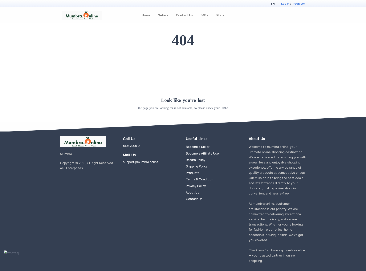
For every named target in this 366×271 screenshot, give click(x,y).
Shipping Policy (197, 166)
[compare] (298, 15)
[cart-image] (304, 15)
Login (285, 4)
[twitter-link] (61, 178)
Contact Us (184, 15)
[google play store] (69, 4)
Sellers (163, 15)
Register (298, 4)
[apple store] (63, 4)
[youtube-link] (78, 178)
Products (192, 173)
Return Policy (195, 160)
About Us (192, 192)
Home (146, 15)
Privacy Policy (196, 186)
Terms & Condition (199, 179)
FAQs (204, 15)
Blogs (220, 15)
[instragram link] (73, 178)
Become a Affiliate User (203, 153)
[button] (272, 4)
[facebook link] (67, 178)
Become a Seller (197, 147)
